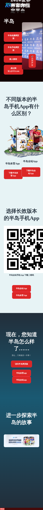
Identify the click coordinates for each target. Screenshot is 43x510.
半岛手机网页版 (13, 48)
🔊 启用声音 (32, 60)
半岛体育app (21, 373)
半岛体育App (21, 295)
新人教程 (13, 59)
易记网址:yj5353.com (13, 69)
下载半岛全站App (31, 172)
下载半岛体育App (13, 174)
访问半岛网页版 (21, 364)
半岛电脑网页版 (13, 36)
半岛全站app (21, 380)
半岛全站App (21, 288)
